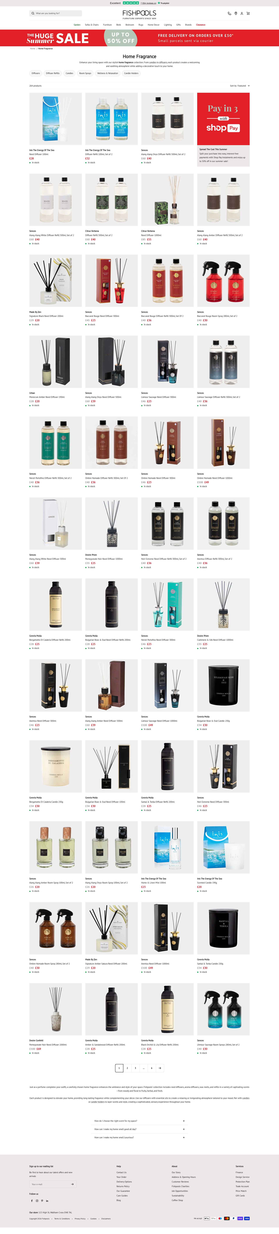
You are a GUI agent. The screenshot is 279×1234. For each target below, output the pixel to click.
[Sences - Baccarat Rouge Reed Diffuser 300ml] (111, 281)
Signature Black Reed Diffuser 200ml (46, 316)
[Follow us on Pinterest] (42, 1200)
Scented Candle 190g (207, 882)
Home (32, 48)
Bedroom (130, 24)
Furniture (107, 24)
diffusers (163, 62)
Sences (144, 150)
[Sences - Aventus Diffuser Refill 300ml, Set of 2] (223, 523)
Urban (32, 393)
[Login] (241, 13)
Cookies (93, 1218)
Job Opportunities (180, 1191)
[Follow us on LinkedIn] (47, 1200)
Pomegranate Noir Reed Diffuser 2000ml (48, 1044)
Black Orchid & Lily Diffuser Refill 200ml (159, 1044)
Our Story (176, 1172)
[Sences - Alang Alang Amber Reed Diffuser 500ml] (111, 685)
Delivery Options (124, 1181)
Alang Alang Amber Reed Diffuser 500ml (103, 720)
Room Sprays (85, 73)
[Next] (160, 1068)
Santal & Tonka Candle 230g (210, 963)
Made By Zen (35, 312)
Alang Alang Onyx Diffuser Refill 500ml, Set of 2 (163, 154)
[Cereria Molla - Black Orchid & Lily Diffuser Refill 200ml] (167, 1009)
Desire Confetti (36, 1040)
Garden (77, 24)
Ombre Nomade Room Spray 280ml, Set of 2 (49, 963)
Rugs (141, 24)
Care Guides (122, 1195)
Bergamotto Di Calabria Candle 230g (46, 801)
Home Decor (153, 24)
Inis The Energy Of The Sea (41, 150)
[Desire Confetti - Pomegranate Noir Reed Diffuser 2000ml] (55, 1009)
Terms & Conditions (62, 1218)
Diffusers (36, 73)
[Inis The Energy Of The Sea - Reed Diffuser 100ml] (55, 119)
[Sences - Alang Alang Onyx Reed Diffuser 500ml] (111, 362)
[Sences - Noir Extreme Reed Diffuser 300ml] (223, 766)
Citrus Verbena (92, 231)
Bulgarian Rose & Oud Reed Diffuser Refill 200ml (107, 639)
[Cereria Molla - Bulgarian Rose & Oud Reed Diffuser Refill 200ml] (111, 604)
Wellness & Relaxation (107, 73)
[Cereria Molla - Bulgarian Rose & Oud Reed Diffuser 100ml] (111, 766)
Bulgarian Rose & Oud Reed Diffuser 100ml (105, 801)
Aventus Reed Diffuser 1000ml (155, 963)
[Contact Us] (229, 13)
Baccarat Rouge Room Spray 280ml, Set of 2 (217, 316)
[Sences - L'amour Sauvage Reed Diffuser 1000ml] (167, 685)
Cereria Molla (35, 635)
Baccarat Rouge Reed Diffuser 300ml (102, 316)
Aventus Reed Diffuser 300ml (42, 720)
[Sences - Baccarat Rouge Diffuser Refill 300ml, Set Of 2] (167, 281)
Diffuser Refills (52, 73)
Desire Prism (91, 554)
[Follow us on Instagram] (37, 1200)
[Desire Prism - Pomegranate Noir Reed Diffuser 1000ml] (111, 523)
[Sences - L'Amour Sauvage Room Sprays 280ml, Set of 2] (223, 1009)
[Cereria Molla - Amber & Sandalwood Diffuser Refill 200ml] (111, 1009)
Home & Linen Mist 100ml (153, 882)
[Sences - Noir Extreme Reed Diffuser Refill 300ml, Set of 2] (167, 523)
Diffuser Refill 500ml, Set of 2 (98, 235)
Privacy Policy (80, 1218)
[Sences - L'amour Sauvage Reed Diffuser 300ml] (167, 362)
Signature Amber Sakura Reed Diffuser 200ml (106, 963)
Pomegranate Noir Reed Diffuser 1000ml (103, 558)
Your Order (121, 1177)
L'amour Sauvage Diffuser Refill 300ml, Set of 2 (218, 397)
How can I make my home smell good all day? (115, 1129)
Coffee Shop (177, 1200)
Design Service (243, 1177)
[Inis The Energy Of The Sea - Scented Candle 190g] (223, 847)
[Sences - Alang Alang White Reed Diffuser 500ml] (55, 523)
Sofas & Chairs (92, 24)
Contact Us (121, 1172)
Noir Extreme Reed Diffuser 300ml (213, 801)
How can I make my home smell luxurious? (114, 1137)
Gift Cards (240, 1195)
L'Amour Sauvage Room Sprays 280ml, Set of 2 (218, 1044)
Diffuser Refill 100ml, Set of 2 (98, 154)
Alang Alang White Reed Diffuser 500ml (47, 558)
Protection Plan (243, 1181)
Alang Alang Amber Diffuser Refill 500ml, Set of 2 (220, 235)
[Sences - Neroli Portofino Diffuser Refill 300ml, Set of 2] (55, 442)
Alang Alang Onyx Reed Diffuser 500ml (103, 397)
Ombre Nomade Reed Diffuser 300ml (158, 478)
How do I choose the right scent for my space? (115, 1120)
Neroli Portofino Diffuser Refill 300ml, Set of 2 (50, 478)
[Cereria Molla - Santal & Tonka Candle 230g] (223, 928)
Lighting (168, 24)
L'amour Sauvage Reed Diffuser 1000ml (159, 720)
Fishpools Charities (180, 1186)
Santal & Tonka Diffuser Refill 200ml (158, 801)
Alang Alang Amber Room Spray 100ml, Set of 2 (51, 882)
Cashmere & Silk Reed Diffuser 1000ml (215, 639)
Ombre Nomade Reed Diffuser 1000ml (214, 478)
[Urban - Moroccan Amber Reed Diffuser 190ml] (55, 362)
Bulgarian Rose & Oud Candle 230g (213, 720)
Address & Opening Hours (184, 1177)
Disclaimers (106, 1218)
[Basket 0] (248, 13)
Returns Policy (123, 1186)
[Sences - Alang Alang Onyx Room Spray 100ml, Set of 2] (111, 847)
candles (152, 62)
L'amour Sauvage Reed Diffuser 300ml (158, 397)
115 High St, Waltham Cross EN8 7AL (55, 1212)
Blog (119, 1200)
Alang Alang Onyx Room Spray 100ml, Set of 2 (106, 882)
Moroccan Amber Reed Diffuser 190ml (47, 397)
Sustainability (178, 1195)
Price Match (241, 1191)
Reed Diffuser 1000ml (151, 235)
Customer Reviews (180, 1181)
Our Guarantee (123, 1191)
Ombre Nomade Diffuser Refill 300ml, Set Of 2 (106, 478)
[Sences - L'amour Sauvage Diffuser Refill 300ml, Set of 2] (223, 362)
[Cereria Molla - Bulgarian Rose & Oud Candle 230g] (223, 685)
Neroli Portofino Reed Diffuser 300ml (158, 639)
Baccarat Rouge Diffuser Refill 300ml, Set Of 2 (162, 316)
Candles (69, 73)
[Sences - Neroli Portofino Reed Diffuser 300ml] (167, 604)
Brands (188, 24)
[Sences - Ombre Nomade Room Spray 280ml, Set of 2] (55, 928)
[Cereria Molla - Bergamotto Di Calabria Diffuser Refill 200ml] (55, 604)
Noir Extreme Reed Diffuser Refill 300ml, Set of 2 (163, 558)
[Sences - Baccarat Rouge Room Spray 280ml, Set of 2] (223, 281)
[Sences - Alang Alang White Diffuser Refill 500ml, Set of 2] (55, 200)
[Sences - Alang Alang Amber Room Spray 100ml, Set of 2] (55, 847)
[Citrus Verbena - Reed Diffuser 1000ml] (167, 200)
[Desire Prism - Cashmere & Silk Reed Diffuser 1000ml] (223, 604)
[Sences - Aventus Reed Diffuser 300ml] (55, 685)
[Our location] (236, 13)
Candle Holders (131, 73)
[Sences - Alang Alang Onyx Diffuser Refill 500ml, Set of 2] (167, 119)
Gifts (178, 24)
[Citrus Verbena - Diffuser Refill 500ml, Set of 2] (111, 200)
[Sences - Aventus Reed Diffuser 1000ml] (167, 928)
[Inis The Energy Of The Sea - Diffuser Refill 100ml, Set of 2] (111, 119)
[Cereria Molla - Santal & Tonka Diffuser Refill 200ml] (167, 766)
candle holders (97, 1101)
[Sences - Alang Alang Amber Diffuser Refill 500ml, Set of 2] (223, 200)
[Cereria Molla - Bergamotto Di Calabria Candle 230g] (55, 766)
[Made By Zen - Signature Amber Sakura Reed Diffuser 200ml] (111, 928)
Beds (118, 24)
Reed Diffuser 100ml (38, 154)
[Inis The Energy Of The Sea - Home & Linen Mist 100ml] (167, 847)
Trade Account (242, 1186)
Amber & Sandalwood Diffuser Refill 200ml (105, 1044)
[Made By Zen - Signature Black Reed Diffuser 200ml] (55, 281)
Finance (239, 1172)
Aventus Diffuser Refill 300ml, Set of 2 (214, 558)
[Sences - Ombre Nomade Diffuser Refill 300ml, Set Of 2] (111, 442)
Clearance (200, 24)
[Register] (72, 1184)
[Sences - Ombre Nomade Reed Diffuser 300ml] (167, 442)
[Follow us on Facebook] (31, 1200)
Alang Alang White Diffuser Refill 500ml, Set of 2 (51, 235)
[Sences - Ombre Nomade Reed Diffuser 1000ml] (223, 442)
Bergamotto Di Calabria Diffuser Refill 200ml (49, 639)
